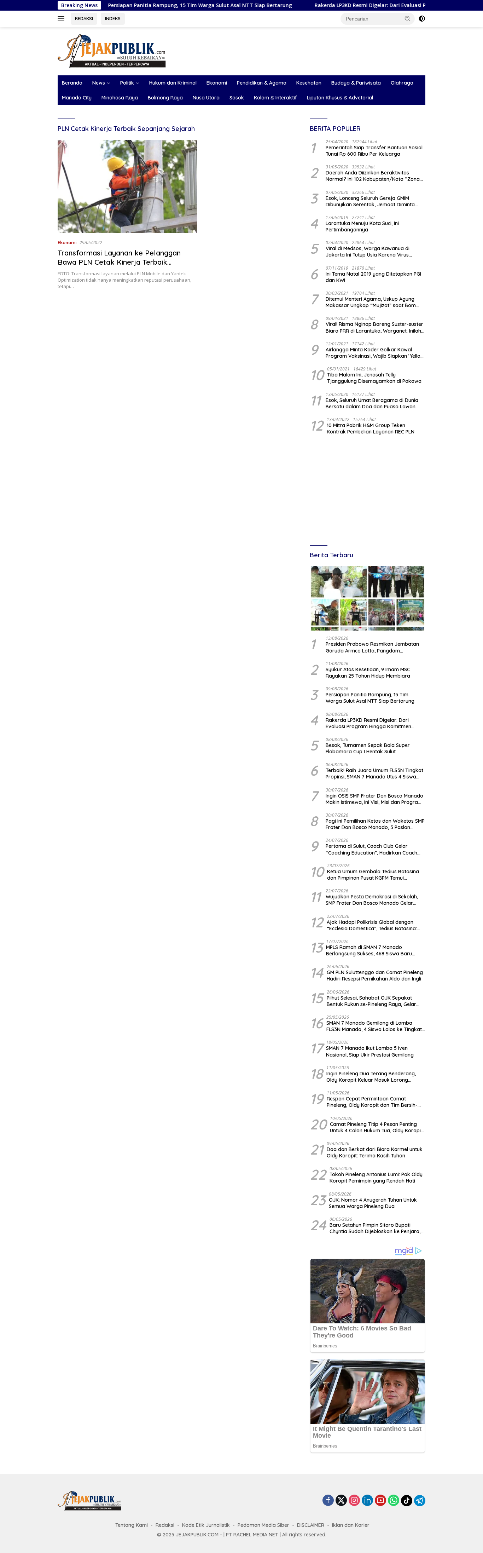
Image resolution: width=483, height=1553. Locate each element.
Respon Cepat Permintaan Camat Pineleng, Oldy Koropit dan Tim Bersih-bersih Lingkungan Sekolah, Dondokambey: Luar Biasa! (372, 1101)
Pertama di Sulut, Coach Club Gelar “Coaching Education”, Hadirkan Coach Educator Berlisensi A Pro (371, 849)
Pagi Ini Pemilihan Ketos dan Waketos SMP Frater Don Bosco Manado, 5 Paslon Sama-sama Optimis (375, 824)
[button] (408, 18)
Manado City (77, 97)
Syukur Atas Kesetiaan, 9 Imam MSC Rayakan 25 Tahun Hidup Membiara (368, 672)
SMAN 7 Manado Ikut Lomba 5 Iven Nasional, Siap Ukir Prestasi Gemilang (370, 1051)
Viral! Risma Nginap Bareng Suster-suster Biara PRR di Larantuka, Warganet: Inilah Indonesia (374, 327)
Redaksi (165, 1525)
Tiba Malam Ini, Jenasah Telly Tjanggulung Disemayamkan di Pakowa (374, 378)
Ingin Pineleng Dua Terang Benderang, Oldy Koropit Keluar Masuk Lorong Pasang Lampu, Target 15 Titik (371, 1076)
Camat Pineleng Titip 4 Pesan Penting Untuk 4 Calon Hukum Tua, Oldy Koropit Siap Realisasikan (376, 1127)
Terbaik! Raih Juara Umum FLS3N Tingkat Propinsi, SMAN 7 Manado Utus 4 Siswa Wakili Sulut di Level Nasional (374, 773)
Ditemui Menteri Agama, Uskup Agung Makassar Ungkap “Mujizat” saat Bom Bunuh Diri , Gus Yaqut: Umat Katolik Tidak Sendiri (375, 302)
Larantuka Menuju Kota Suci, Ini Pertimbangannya (362, 226)
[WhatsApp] (393, 1501)
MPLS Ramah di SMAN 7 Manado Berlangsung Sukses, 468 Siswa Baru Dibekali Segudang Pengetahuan (369, 950)
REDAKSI (84, 18)
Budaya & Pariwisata (356, 83)
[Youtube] (380, 1501)
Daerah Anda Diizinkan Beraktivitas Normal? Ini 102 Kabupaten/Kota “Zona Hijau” (373, 175)
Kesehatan (308, 83)
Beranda (72, 83)
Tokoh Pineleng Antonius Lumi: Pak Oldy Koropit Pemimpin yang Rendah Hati (376, 1177)
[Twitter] (341, 1501)
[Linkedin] (367, 1501)
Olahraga (402, 83)
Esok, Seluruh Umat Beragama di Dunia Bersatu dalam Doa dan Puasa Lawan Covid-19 (372, 403)
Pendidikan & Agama (261, 83)
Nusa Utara (206, 97)
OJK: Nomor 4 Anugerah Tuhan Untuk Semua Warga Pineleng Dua (373, 1203)
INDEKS (113, 18)
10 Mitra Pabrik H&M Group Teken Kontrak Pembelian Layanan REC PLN (370, 428)
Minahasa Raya (119, 97)
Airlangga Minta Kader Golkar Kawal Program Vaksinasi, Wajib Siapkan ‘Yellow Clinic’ (375, 352)
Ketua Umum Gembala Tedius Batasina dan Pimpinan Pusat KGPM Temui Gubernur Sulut (373, 874)
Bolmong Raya (165, 97)
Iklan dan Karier (350, 1525)
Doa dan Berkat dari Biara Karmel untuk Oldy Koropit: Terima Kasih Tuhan (375, 1152)
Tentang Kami (131, 1525)
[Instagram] (354, 1501)
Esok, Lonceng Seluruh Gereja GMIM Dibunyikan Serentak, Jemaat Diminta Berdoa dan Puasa (370, 201)
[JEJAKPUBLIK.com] (112, 50)
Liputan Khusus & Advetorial (340, 97)
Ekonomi (216, 83)
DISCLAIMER (310, 1525)
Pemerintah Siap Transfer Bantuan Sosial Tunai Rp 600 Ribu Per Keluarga (374, 150)
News (98, 83)
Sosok (236, 97)
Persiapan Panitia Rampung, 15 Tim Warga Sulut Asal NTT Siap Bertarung (158, 5)
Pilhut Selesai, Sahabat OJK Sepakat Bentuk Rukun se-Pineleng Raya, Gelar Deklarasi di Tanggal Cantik (371, 1001)
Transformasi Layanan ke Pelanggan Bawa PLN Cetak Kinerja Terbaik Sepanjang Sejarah (119, 262)
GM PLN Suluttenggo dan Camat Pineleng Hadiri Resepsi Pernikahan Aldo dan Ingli (375, 975)
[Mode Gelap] (421, 19)
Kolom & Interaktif (275, 97)
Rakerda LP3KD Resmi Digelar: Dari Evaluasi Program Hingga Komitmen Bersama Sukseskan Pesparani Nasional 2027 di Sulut (373, 723)
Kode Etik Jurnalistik (206, 1525)
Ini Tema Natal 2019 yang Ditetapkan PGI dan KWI (373, 277)
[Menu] (62, 19)
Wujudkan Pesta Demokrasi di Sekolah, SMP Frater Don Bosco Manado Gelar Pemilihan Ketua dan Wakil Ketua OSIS (372, 899)
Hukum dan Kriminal (173, 83)
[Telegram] (419, 1500)
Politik (127, 83)
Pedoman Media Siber (263, 1525)
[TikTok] (406, 1500)
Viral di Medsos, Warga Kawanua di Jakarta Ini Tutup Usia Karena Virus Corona (367, 251)
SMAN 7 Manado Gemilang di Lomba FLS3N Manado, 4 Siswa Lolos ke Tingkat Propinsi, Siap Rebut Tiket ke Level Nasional (374, 1026)
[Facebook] (328, 1501)
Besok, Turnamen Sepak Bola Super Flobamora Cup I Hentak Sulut (368, 748)
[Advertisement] (367, 491)
